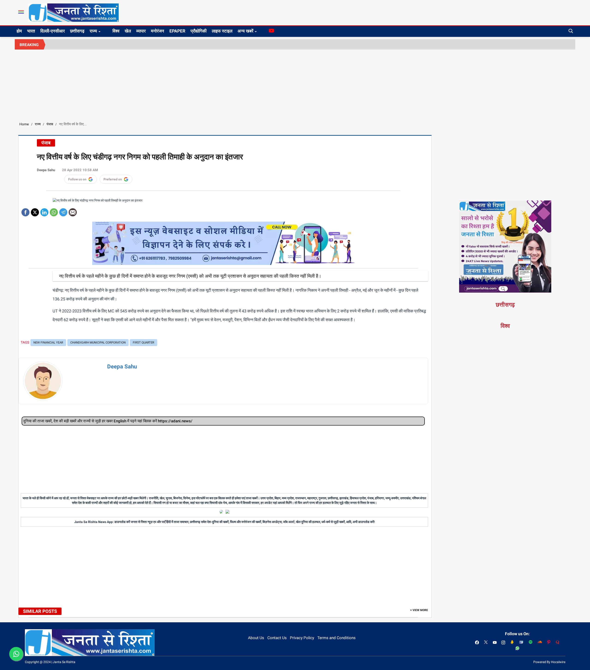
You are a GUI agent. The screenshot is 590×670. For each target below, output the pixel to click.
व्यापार (141, 31)
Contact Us (277, 637)
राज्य (93, 31)
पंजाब (50, 124)
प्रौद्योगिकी (198, 31)
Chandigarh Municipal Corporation (98, 342)
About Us (256, 637)
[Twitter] (35, 210)
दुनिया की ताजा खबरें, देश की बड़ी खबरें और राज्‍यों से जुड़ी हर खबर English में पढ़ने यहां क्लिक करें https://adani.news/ (107, 421)
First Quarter (143, 342)
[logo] (74, 12)
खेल (128, 31)
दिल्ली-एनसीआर (52, 31)
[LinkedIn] (44, 210)
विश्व (115, 31)
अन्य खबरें (245, 31)
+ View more (419, 610)
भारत (31, 31)
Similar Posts (40, 611)
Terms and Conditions (336, 637)
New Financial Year (48, 342)
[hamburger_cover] (21, 12)
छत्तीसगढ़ (77, 31)
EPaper (177, 31)
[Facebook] (25, 210)
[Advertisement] (295, 84)
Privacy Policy (302, 637)
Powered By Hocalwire (549, 662)
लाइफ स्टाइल (222, 31)
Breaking (29, 44)
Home (24, 124)
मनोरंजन (157, 31)
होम (19, 31)
